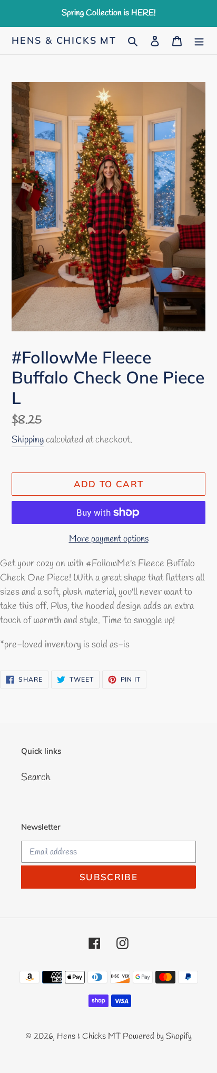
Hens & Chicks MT (64, 40)
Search (35, 777)
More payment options (109, 539)
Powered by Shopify (157, 1036)
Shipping (28, 440)
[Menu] (199, 41)
